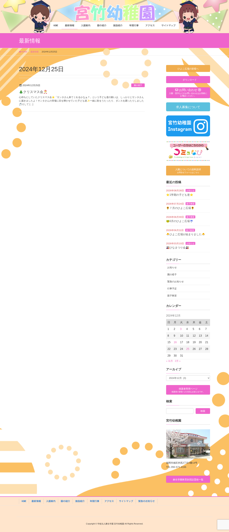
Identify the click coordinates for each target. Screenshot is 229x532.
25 (187, 349)
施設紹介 (80, 501)
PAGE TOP (220, 513)
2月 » (178, 361)
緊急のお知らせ (175, 281)
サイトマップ (126, 501)
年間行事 (94, 501)
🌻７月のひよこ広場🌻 (180, 208)
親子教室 (190, 204)
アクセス (109, 501)
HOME (24, 501)
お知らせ (190, 190)
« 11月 (169, 361)
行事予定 (172, 288)
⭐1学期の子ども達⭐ (179, 194)
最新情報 (36, 501)
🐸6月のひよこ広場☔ (179, 221)
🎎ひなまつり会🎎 (177, 247)
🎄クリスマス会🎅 (33, 92)
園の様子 (138, 85)
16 (175, 342)
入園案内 (50, 501)
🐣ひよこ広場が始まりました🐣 (185, 234)
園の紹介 (65, 501)
